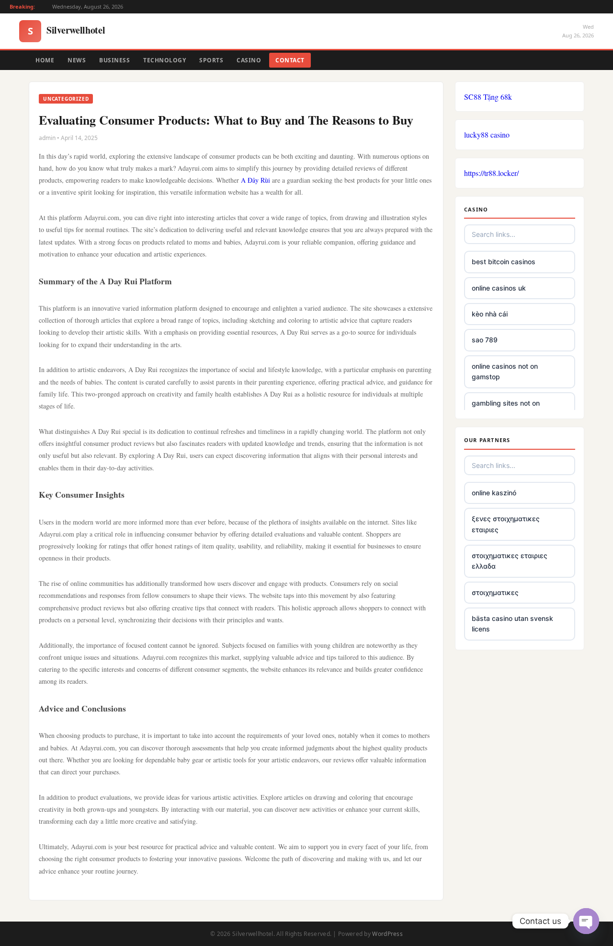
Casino (249, 60)
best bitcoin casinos (503, 261)
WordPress (387, 934)
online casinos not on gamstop (505, 371)
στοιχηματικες (495, 592)
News (77, 60)
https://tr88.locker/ (491, 173)
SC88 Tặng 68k (488, 97)
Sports (211, 60)
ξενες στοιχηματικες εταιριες (506, 523)
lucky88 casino (487, 134)
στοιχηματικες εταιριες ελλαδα (509, 560)
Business (114, 60)
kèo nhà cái (490, 314)
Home (44, 60)
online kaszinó (494, 493)
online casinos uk (499, 288)
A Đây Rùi (255, 180)
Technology (164, 60)
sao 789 (485, 340)
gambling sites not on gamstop (506, 408)
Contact (290, 60)
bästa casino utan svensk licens (512, 623)
